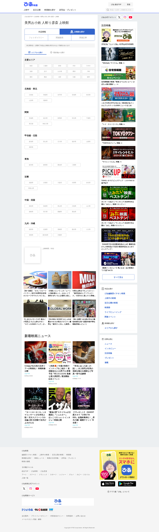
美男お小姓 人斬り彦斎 (47, 16)
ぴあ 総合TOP (116, 4)
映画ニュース (39, 458)
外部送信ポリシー (56, 516)
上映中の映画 (110, 298)
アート (24, 474)
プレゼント (109, 357)
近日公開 (37, 10)
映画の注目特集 (53, 458)
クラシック (43, 474)
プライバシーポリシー (39, 516)
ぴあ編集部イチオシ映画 (115, 293)
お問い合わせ (81, 516)
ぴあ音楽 (44, 471)
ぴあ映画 (36, 16)
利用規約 (69, 516)
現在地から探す (59, 52)
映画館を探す (50, 10)
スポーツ (53, 474)
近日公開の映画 (111, 302)
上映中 (26, 10)
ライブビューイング (113, 312)
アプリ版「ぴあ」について (119, 492)
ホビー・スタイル (83, 474)
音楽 (128, 4)
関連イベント (110, 316)
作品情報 (42, 31)
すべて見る (118, 277)
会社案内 (25, 516)
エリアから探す (111, 328)
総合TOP (25, 471)
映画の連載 (26, 461)
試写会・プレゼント (67, 10)
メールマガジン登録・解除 (31, 519)
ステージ (33, 474)
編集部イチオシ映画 (29, 455)
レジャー (62, 474)
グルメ (71, 474)
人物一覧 (25, 478)
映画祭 (107, 307)
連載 (106, 362)
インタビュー (110, 348)
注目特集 (108, 353)
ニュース (108, 343)
